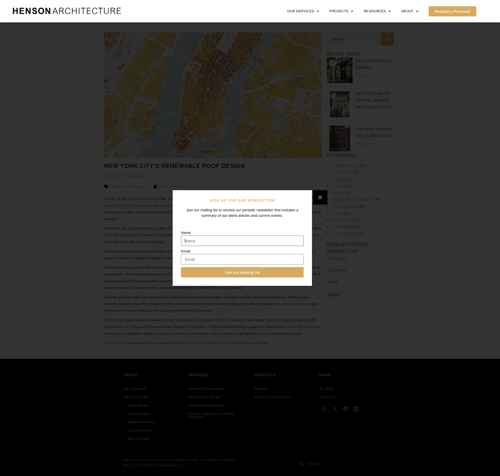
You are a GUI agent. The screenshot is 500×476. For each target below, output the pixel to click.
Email (185, 251)
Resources (375, 11)
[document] (250, 238)
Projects (338, 11)
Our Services (300, 11)
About (407, 11)
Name (186, 233)
